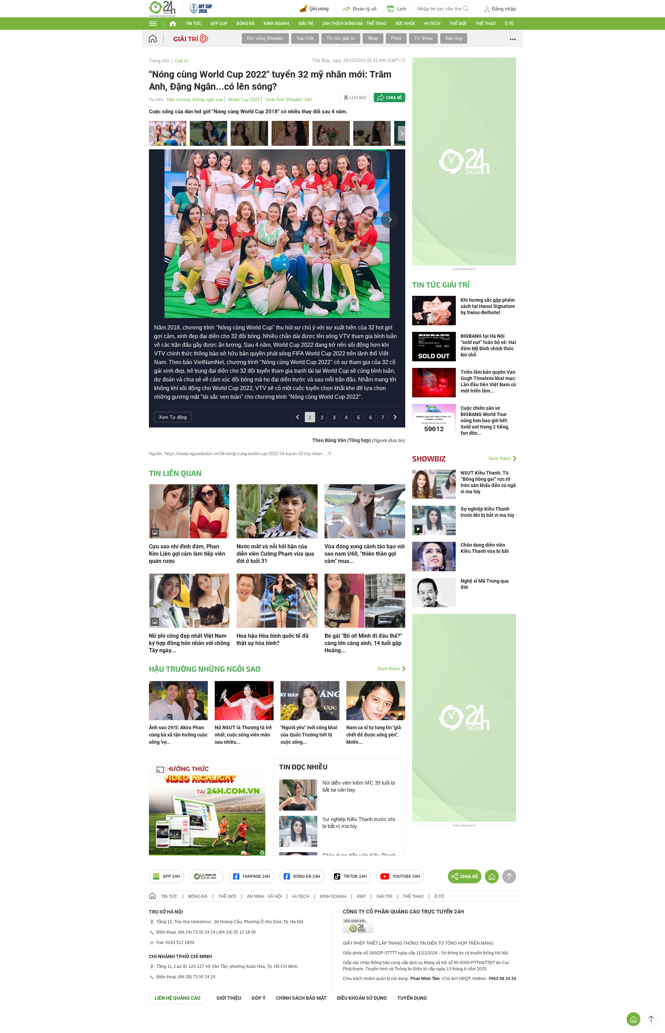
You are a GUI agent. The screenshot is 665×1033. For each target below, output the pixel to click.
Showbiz (429, 458)
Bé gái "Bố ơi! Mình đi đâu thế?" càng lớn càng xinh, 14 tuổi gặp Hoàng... (363, 643)
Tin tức (193, 23)
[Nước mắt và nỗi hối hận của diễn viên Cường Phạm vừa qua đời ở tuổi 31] (277, 511)
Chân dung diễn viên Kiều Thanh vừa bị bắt (485, 548)
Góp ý (258, 998)
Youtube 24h (406, 876)
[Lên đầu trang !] (651, 1019)
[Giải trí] (191, 38)
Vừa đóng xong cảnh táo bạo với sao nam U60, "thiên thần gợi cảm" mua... (365, 553)
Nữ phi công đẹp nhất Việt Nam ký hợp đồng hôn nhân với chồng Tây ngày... (189, 643)
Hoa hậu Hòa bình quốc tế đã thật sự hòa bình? (273, 639)
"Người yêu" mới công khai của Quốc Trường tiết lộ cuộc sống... (309, 735)
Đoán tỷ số (364, 8)
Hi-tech (432, 23)
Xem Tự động (173, 417)
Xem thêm (389, 668)
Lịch (401, 8)
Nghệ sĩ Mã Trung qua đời (485, 584)
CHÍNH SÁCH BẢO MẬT (301, 998)
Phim (396, 38)
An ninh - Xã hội (264, 896)
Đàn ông (453, 38)
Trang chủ (159, 60)
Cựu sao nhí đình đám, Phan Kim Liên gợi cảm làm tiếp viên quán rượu (187, 553)
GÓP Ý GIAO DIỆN (20, 1021)
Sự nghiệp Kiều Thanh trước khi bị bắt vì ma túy (358, 822)
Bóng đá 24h (306, 876)
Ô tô (509, 23)
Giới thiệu (228, 998)
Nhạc (373, 38)
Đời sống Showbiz (265, 38)
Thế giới (458, 23)
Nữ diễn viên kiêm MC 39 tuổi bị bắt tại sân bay (358, 786)
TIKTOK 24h (355, 876)
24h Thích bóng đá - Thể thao (354, 23)
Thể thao (486, 23)
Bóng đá (246, 23)
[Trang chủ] (159, 38)
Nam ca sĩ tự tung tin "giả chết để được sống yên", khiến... (373, 735)
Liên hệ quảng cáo (177, 998)
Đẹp (361, 896)
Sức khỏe (405, 23)
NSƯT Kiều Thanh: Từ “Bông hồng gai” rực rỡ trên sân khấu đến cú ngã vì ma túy (488, 482)
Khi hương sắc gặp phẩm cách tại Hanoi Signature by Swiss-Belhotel (488, 306)
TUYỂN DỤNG (412, 998)
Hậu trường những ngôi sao (195, 99)
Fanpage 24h (256, 876)
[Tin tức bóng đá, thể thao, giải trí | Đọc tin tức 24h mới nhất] (162, 8)
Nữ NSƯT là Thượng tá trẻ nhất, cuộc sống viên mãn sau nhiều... (243, 735)
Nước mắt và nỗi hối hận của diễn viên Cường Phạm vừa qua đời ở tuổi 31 (275, 553)
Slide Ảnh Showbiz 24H (288, 99)
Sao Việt (305, 38)
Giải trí (305, 23)
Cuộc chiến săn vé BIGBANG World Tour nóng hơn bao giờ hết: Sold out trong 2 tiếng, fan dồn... (485, 420)
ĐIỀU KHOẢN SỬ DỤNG (362, 998)
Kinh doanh (276, 23)
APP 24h (171, 876)
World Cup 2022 (244, 99)
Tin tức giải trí (341, 38)
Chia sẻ (394, 97)
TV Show (423, 38)
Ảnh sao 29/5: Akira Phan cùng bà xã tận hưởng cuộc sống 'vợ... (178, 735)
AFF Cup (219, 23)
